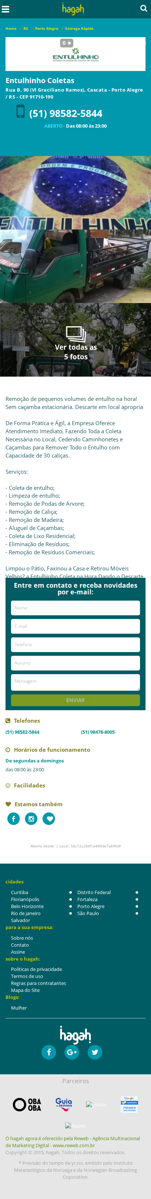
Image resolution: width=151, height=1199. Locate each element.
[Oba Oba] (27, 1104)
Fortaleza (87, 899)
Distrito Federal (94, 892)
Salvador (20, 920)
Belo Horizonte (27, 906)
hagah (73, 9)
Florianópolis (25, 899)
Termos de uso (27, 976)
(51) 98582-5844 (65, 113)
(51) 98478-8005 (98, 732)
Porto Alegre (90, 906)
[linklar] (96, 1104)
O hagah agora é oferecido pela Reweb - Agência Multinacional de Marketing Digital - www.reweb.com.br (72, 1142)
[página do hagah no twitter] (95, 1052)
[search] (143, 8)
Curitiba (19, 892)
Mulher (19, 1007)
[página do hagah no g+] (72, 1052)
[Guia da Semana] (64, 1104)
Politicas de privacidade (36, 969)
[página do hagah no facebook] (48, 1052)
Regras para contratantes (38, 983)
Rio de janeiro (26, 913)
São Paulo (88, 913)
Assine (18, 952)
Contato (20, 945)
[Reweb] (75, 1125)
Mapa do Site (25, 990)
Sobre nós (22, 938)
